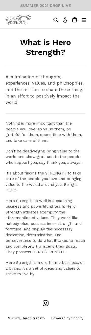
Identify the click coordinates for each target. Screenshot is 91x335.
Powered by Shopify (67, 318)
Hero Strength (33, 318)
